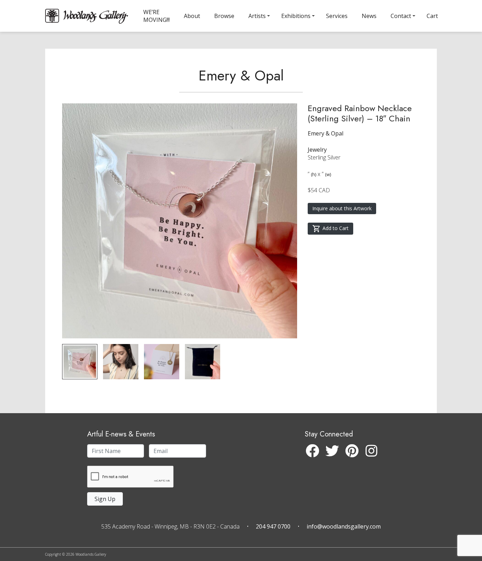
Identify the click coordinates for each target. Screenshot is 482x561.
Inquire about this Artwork (342, 208)
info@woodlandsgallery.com (344, 526)
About (192, 16)
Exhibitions (296, 16)
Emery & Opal (241, 75)
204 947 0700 (273, 526)
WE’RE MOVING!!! (156, 16)
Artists (257, 16)
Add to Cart (336, 228)
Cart (432, 16)
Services (337, 16)
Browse (224, 16)
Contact (401, 16)
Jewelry (317, 149)
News (369, 16)
